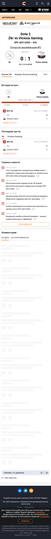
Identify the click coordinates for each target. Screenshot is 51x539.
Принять (25, 521)
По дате (5, 238)
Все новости (25, 224)
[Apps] (37, 3)
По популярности (20, 238)
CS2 (13, 10)
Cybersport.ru (19, 535)
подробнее (40, 512)
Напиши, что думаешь (14, 473)
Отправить (47, 473)
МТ (20, 10)
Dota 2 (4, 10)
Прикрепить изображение (41, 473)
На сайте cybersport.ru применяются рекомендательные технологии (25, 503)
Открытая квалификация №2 (25, 47)
